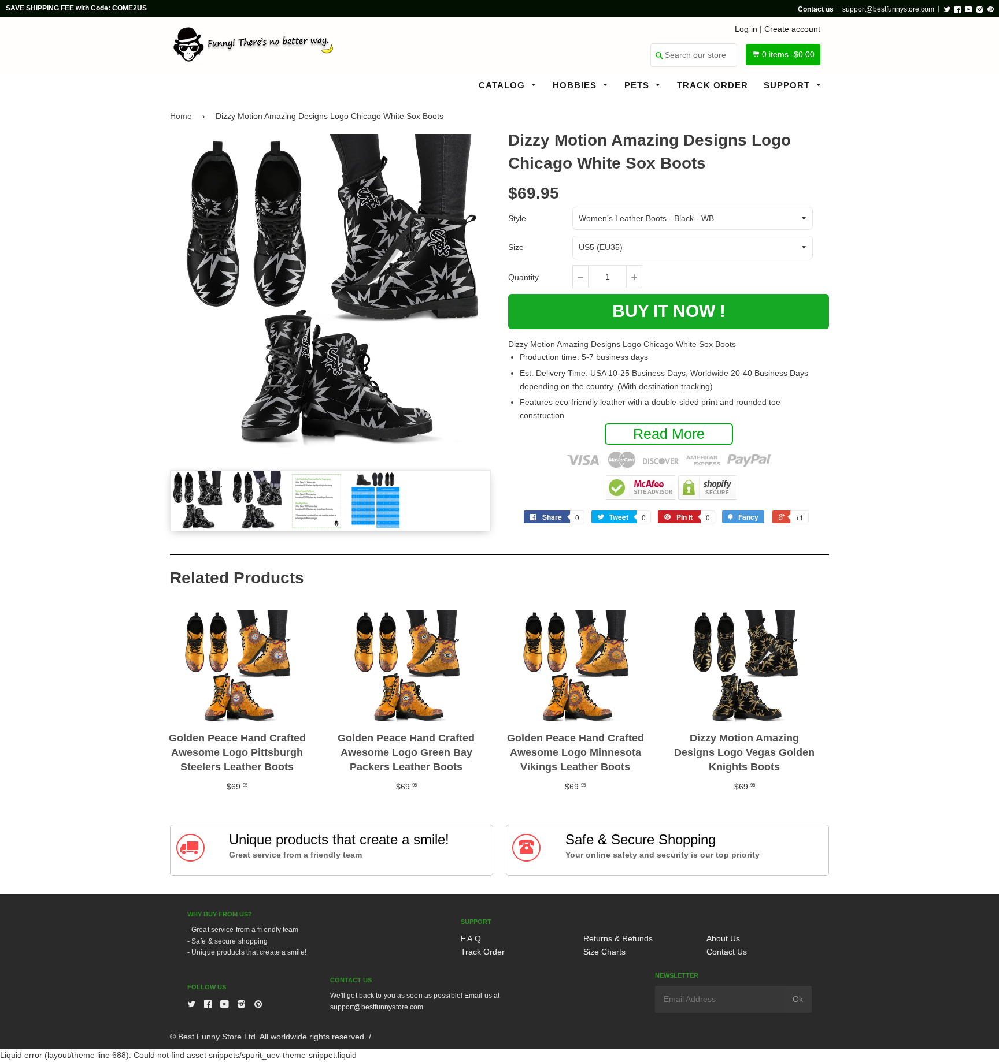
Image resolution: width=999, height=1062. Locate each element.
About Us (723, 938)
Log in (746, 28)
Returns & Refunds (618, 938)
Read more (669, 434)
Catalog (503, 85)
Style (517, 218)
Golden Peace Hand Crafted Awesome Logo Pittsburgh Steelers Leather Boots (237, 752)
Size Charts (604, 951)
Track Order (712, 85)
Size (516, 247)
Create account (792, 28)
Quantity (523, 277)
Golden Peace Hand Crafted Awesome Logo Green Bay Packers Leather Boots (406, 752)
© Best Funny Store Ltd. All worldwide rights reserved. (268, 1036)
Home (181, 116)
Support (788, 85)
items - (788, 54)
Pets (638, 85)
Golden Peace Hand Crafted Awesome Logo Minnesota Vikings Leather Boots (575, 752)
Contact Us (726, 951)
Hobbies (576, 85)
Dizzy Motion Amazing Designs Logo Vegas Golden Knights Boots (744, 752)
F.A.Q (471, 938)
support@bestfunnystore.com (888, 9)
